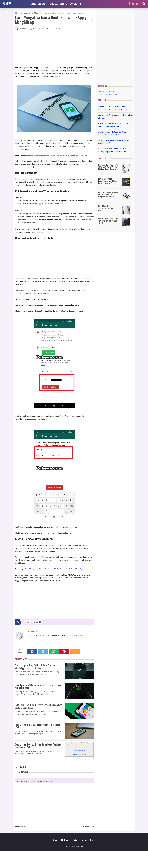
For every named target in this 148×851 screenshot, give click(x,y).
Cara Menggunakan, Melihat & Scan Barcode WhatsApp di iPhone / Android (35, 666)
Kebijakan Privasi (87, 840)
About (55, 840)
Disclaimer (65, 840)
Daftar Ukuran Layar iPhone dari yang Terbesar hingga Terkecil (108, 220)
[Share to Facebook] (32, 651)
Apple (33, 3)
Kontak (75, 840)
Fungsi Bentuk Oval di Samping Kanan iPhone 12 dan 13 (107, 208)
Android (63, 3)
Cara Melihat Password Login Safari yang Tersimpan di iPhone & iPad (38, 745)
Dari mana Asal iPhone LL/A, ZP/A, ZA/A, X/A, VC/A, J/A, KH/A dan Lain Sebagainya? (108, 167)
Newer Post (21, 826)
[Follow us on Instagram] (126, 4)
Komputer (74, 3)
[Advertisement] (54, 49)
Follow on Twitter (105, 91)
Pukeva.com (79, 846)
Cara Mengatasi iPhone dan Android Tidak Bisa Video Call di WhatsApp (54, 569)
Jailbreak (54, 3)
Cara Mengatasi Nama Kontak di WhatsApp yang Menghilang (53, 19)
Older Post (88, 826)
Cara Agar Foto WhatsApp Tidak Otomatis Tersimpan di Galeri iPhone (39, 686)
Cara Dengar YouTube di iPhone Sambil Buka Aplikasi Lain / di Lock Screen (39, 706)
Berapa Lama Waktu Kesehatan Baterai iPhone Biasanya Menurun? (107, 180)
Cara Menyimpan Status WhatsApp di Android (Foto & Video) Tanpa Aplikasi (56, 155)
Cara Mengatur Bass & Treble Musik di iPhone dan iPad (37, 726)
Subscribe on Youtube (106, 94)
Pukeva (33, 631)
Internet (83, 3)
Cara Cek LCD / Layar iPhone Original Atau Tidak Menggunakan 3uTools (108, 194)
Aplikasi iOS (43, 3)
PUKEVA (6, 3)
